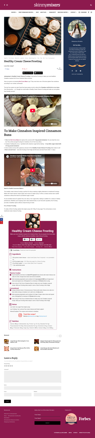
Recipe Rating (7, 363)
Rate (39, 239)
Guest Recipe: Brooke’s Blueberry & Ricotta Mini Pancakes (49, 348)
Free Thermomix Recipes (26, 12)
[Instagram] (7, 5)
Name (5, 385)
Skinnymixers (78, 56)
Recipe (26, 58)
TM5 (41, 58)
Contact (73, 12)
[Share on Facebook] (1, 219)
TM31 (38, 58)
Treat (46, 58)
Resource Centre (63, 12)
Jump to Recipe (29, 73)
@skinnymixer (31, 316)
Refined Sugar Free (33, 58)
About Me (43, 12)
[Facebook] (4, 5)
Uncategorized (51, 58)
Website (35, 391)
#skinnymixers (42, 316)
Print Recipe (39, 73)
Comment (6, 369)
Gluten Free (17, 58)
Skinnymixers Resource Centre (11, 419)
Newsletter (6, 417)
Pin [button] (33, 239)
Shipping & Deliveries (9, 421)
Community (52, 12)
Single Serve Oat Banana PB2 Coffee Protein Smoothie (20, 348)
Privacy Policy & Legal (84, 432)
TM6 (44, 58)
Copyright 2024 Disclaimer (60, 432)
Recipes (13, 12)
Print (26, 239)
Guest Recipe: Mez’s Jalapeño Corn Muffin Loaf (19, 341)
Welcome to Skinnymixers (10, 413)
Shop (37, 12)
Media (70, 432)
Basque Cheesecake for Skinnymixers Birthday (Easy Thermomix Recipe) (50, 341)
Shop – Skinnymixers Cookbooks (12, 415)
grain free (22, 58)
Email (5, 391)
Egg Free (6, 58)
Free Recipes (11, 58)
